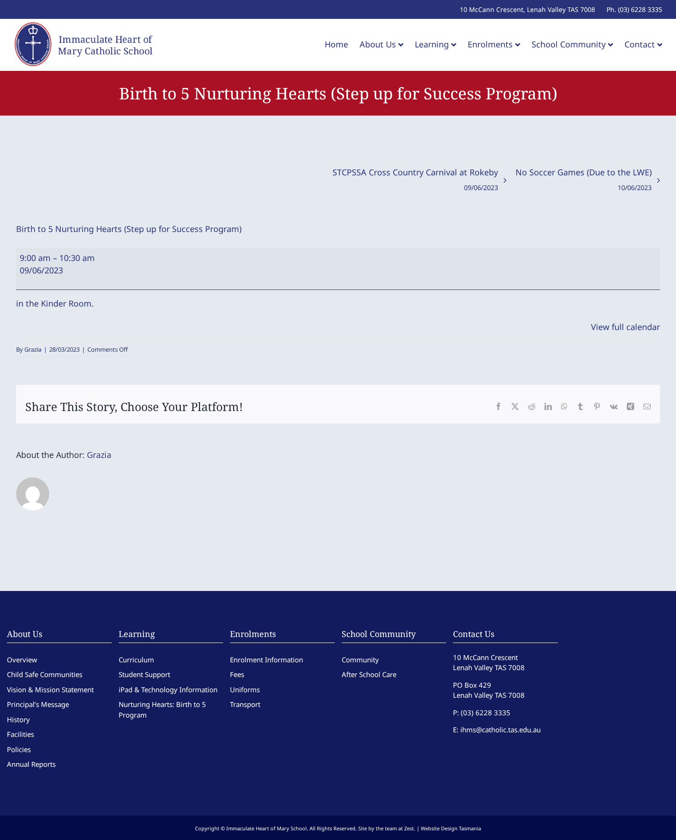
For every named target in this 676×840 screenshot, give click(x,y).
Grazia (32, 349)
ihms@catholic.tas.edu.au (500, 729)
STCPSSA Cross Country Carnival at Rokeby (415, 179)
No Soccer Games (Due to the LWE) (584, 179)
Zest (409, 828)
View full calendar (625, 326)
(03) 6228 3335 (485, 712)
